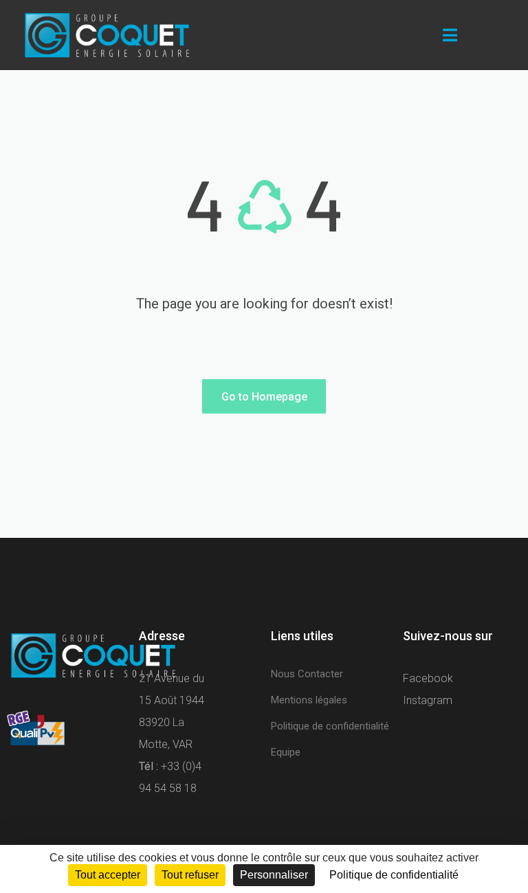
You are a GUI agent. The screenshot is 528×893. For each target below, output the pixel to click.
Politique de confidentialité (330, 726)
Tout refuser (190, 875)
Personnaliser (274, 875)
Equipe (285, 752)
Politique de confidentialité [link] (394, 875)
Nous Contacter (307, 674)
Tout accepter (107, 875)
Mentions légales (309, 700)
